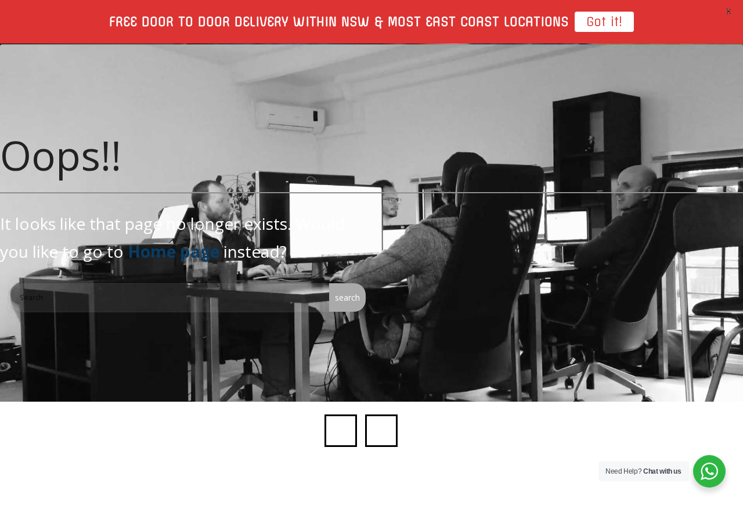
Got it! (604, 22)
